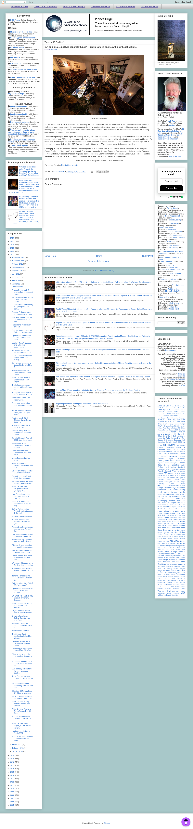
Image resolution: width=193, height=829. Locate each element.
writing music (163, 595)
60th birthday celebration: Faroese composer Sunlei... (22, 671)
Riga (159, 547)
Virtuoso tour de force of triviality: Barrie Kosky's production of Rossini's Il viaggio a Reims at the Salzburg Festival (103, 377)
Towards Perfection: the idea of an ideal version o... (22, 578)
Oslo (172, 532)
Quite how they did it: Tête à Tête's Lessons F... (22, 584)
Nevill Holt (161, 515)
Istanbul (182, 494)
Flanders (161, 479)
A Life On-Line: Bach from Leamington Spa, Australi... (22, 605)
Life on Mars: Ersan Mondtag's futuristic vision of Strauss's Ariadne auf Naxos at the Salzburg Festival (98, 390)
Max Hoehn (171, 242)
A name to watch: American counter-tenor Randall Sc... (22, 529)
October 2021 (17, 264)
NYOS (173, 523)
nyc (165, 523)
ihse (164, 494)
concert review (167, 456)
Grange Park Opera (177, 488)
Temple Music (176, 570)
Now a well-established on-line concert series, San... (22, 535)
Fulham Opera (179, 479)
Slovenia (172, 558)
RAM (163, 543)
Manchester (167, 507)
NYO (168, 523)
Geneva (176, 481)
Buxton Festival (177, 432)
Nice (179, 517)
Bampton (166, 416)
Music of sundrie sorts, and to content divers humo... (22, 697)
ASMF (176, 412)
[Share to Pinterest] (107, 171)
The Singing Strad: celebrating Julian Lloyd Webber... (22, 636)
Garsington (168, 482)
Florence (168, 479)
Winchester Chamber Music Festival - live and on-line (22, 564)
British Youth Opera (165, 428)
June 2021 (16, 277)
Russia (178, 549)
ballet (169, 414)
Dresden (167, 465)
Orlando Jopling (175, 220)
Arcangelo (161, 412)
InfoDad (182, 386)
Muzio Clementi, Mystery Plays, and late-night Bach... (21, 413)
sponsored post (172, 564)
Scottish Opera (170, 556)
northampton (166, 521)
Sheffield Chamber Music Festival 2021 (21, 399)
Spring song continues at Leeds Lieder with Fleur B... (22, 365)
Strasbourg (169, 566)
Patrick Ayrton (173, 289)
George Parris (174, 267)
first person (180, 478)
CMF (174, 451)
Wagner (182, 582)
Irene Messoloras (175, 236)
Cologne (166, 453)
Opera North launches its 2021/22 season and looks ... (21, 338)
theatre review (179, 576)
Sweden (182, 568)
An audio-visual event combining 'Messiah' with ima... (22, 686)
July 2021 (16, 274)
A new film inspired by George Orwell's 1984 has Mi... (21, 372)
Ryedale (160, 552)
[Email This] (97, 171)
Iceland (160, 494)
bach (164, 414)
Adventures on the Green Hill (173, 408)
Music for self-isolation (20, 631)
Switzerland (161, 570)
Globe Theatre (177, 483)
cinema (169, 449)
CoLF (159, 453)
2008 (12, 795)
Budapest (182, 430)
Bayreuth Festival (165, 420)
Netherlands (181, 513)
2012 (12, 782)
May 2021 (16, 281)
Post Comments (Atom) (104, 271)
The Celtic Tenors (167, 228)
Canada (168, 442)
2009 (12, 792)
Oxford (177, 532)
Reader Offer (174, 543)
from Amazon (170, 350)
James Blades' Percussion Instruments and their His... (22, 558)
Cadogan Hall (179, 440)
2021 (12, 255)
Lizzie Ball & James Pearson (171, 269)
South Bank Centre (178, 562)
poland (176, 538)
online (159, 526)
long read (170, 505)
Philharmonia (176, 536)
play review (167, 538)
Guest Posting (179, 490)
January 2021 (17, 751)
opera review (174, 530)
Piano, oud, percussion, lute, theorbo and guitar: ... (22, 405)
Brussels (172, 430)
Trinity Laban (176, 578)
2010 (12, 789)
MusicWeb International (176, 380)
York (169, 595)
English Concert (164, 471)
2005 (12, 805)
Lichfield (163, 503)
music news (179, 511)
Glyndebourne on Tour (177, 485)
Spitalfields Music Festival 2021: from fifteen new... (22, 439)
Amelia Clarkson (174, 273)
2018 (12, 762)
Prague (160, 541)
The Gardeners (170, 572)
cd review (169, 444)
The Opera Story (169, 574)
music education (165, 511)
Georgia (182, 481)
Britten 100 (176, 428)
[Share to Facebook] (105, 171)
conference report (165, 459)
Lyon (183, 505)
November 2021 (18, 261)
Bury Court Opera (164, 432)
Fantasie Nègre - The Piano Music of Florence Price (22, 482)
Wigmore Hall (164, 591)
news (166, 517)
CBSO (180, 442)
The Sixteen (180, 574)
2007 (12, 798)
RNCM (172, 547)
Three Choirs (163, 578)
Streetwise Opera (179, 566)
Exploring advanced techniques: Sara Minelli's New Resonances (82, 404)
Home (99, 256)
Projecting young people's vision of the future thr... (22, 650)
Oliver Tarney (173, 248)
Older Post (147, 256)
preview (54, 50)
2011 (12, 785)
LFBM (183, 501)
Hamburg (174, 492)
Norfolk (169, 520)
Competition (174, 453)
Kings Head (172, 496)
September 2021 (19, 267)
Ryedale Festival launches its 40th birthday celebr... (22, 551)
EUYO (176, 473)
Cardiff (175, 442)
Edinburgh (181, 467)
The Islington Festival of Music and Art (21, 426)
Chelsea (160, 447)
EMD (180, 469)
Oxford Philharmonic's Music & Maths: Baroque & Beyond (22, 511)
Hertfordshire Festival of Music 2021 (21, 732)
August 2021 (17, 271)
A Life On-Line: (175, 406)
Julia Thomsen (173, 246)
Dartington (174, 463)
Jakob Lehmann (175, 303)
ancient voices (179, 410)
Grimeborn (162, 490)
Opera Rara (162, 530)
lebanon (165, 499)
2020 (12, 756)
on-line (182, 524)
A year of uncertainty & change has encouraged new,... (22, 292)
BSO (176, 430)
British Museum (180, 426)
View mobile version (98, 261)
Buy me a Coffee (175, 156)
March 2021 (17, 745)
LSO (179, 505)
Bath (168, 418)
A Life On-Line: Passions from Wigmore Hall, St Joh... (21, 711)
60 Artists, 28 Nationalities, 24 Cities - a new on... (22, 692)
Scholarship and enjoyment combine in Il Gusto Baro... (22, 739)
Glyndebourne (163, 486)
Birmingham (162, 424)
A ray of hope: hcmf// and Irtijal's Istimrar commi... (22, 477)
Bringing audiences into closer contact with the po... (21, 719)
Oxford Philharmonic (178, 534)
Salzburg (161, 554)
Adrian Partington (175, 232)
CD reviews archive (125, 7)
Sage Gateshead (179, 552)
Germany (161, 483)
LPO (175, 505)
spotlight (181, 564)
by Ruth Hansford (170, 438)
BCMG (167, 422)
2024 (12, 245)
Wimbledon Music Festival (168, 593)
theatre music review (165, 576)
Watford (176, 585)
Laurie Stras (164, 297)
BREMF (160, 426)
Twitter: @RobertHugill (74, 7)
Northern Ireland (178, 522)
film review (171, 478)
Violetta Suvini (172, 208)
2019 (12, 759)
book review (180, 424)
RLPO (165, 547)
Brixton (165, 430)
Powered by (164, 197)
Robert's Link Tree (19, 7)
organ (168, 532)
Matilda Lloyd (173, 309)
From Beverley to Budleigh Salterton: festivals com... (22, 331)
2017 (12, 765)
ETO (165, 473)
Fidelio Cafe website (69, 165)
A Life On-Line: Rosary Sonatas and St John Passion (21, 704)
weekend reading (164, 587)
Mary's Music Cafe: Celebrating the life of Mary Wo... (21, 445)
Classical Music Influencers (168, 139)
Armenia (169, 412)
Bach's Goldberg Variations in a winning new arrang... (22, 299)
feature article (174, 475)
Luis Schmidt (173, 224)
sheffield (160, 558)
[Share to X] (102, 171)
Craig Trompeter (166, 261)
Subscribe (171, 188)
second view (180, 556)
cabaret (170, 440)
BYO (165, 440)
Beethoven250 (175, 422)
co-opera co (181, 451)
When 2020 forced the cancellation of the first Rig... (21, 504)
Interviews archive (149, 7)
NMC (183, 517)
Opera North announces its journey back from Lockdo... (22, 591)
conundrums (181, 459)
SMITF (178, 558)
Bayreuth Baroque (178, 418)
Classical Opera (163, 451)
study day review (165, 568)
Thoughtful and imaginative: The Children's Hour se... (22, 394)
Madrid (160, 506)
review (172, 545)
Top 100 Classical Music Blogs (170, 136)
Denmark (182, 463)
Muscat (177, 509)
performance (166, 536)
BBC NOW (181, 420)
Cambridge (161, 442)
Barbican (173, 416)
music (183, 509)
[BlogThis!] (99, 171)
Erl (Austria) (181, 471)
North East (177, 519)
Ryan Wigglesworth (172, 216)
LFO (159, 503)
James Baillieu (171, 230)
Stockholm (161, 566)
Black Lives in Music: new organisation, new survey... (22, 358)
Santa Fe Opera (175, 554)
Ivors (162, 496)
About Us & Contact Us (45, 7)
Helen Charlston (179, 238)
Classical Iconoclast (181, 375)
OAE (177, 524)
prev (167, 541)
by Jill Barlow (172, 436)
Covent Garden (174, 461)
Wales (160, 585)
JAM (165, 496)
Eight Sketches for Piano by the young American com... (22, 307)
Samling (167, 554)
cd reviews (181, 445)
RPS (172, 549)
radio (159, 543)
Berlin (183, 422)
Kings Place (180, 497)
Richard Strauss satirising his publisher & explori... (22, 546)
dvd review (171, 467)
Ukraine (173, 580)
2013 (12, 779)
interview (170, 494)
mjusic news (176, 506)
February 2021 (18, 748)
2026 (12, 238)
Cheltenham (170, 447)
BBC (174, 420)
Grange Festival (164, 488)
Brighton (167, 426)
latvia (159, 499)
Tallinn (168, 570)
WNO (183, 593)
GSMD (169, 490)
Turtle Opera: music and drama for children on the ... (22, 678)
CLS (170, 451)
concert (182, 453)
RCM (167, 543)
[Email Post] (92, 171)
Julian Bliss (174, 307)
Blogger (107, 823)
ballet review (176, 414)
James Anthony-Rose (168, 279)
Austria (182, 412)
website (182, 585)
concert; (182, 456)
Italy (159, 496)
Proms (182, 541)
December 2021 (18, 257)
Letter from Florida (174, 501)
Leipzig (164, 501)
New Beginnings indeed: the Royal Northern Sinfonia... (21, 496)
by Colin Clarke (176, 434)
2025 (12, 241)
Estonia (160, 473)
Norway (160, 523)
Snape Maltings (169, 560)
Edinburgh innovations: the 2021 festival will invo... (22, 472)
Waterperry (168, 585)
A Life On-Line (163, 406)
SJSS (166, 558)
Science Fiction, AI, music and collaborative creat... (22, 313)
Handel (182, 492)
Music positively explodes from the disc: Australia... (22, 541)
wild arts (175, 591)
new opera (170, 515)
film (164, 478)
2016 (12, 769)
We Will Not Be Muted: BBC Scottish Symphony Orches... (22, 598)
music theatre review (166, 513)
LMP (178, 503)
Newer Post (50, 256)
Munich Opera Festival (166, 509)
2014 (12, 775)
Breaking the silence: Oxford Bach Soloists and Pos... (21, 618)
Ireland (177, 494)
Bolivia (171, 424)
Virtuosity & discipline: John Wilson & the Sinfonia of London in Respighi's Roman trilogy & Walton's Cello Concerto (103, 282)
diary (160, 465)
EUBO (170, 473)
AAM (183, 406)
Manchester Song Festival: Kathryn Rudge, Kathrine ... (22, 571)
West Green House (178, 587)
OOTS (164, 526)
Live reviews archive (100, 7)
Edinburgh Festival (164, 469)
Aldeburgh (162, 410)
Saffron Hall (168, 552)
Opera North (180, 528)
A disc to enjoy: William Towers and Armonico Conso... (21, 433)
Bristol (172, 426)
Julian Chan (170, 265)
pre (164, 541)
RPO (167, 549)
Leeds (177, 499)
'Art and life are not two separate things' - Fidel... (22, 351)
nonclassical (161, 519)
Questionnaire (17, 287)
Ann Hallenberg (178, 285)
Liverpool (173, 503)
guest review (163, 492)
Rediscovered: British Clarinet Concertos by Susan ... (21, 420)
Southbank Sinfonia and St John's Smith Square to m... (22, 664)
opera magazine (168, 528)
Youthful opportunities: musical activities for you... (21, 522)
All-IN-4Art (170, 410)
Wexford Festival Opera (175, 589)
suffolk (176, 568)
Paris (159, 536)
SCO (183, 554)
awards (160, 414)
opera (170, 526)
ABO (159, 408)
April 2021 (16, 284)
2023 (12, 248)
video (176, 582)
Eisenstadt (174, 469)
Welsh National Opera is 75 (22, 516)
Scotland (161, 556)
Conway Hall (163, 461)
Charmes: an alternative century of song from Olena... (21, 643)
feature (164, 475)
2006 (12, 802)
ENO (174, 471)
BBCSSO (161, 422)
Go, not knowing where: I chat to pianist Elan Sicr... (22, 612)
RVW (183, 549)
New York (178, 515)
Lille (168, 503)
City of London (179, 449)
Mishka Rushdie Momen (174, 291)
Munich (183, 506)
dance (167, 463)
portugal (182, 538)
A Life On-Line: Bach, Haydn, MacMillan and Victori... (21, 726)
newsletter (173, 517)
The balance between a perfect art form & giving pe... (22, 387)
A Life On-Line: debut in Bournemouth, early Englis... (21, 380)
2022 (12, 251)
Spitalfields (162, 564)
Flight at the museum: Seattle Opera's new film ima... (22, 466)
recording (166, 545)
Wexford (160, 589)
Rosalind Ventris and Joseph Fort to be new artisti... (21, 453)
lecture (171, 499)
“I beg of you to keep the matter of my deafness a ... (22, 656)
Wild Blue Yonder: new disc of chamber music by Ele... (22, 320)
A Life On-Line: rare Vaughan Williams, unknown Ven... (20, 489)
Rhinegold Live (180, 545)
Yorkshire (175, 595)
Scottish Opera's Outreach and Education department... (22, 345)
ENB (183, 469)
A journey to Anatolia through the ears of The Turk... (22, 625)
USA (178, 580)
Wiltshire (182, 591)
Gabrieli (160, 481)
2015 (12, 772)
